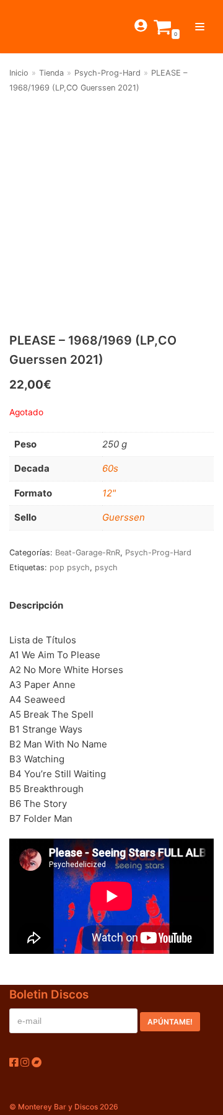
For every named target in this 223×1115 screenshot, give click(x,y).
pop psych (70, 567)
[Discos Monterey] (31, 27)
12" (109, 493)
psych (106, 567)
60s (110, 468)
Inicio (18, 72)
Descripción (36, 605)
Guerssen (123, 517)
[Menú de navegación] (200, 27)
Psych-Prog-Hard (107, 72)
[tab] (36, 606)
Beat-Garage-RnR (87, 552)
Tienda (51, 72)
